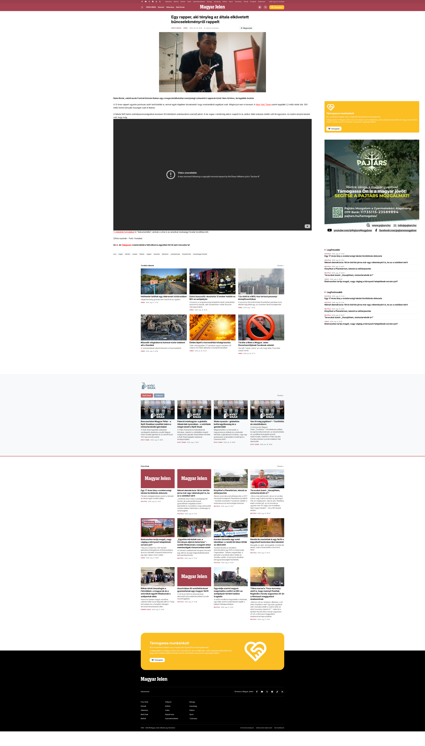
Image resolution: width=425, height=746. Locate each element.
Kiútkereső (261, 1)
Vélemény (168, 1)
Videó (189, 1)
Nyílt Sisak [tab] (147, 395)
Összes (280, 265)
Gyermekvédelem (199, 1)
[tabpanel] (212, 424)
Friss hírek (144, 702)
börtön (127, 254)
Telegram (126, 245)
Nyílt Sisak (180, 7)
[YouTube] (145, 1)
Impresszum (145, 691)
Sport (231, 1)
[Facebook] (142, 1)
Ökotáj (246, 1)
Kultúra (225, 1)
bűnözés (165, 254)
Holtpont (168, 702)
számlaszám (175, 254)
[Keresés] (266, 7)
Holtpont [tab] (159, 395)
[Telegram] (152, 1)
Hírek (185, 28)
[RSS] (159, 1)
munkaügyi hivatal (200, 254)
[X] (149, 1)
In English (253, 1)
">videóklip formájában (123, 232)
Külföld (183, 1)
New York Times (263, 104)
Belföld (176, 1)
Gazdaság (217, 1)
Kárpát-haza (169, 714)
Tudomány (238, 1)
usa (114, 254)
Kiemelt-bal (186, 254)
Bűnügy (209, 1)
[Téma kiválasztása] (260, 7)
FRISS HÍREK (151, 7)
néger (120, 254)
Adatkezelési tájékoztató (264, 728)
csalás (134, 254)
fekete (142, 254)
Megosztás (247, 28)
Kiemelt (161, 7)
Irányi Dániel (176, 28)
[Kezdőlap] (212, 7)
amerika (157, 254)
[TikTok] (156, 1)
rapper (149, 254)
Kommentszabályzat (247, 728)
